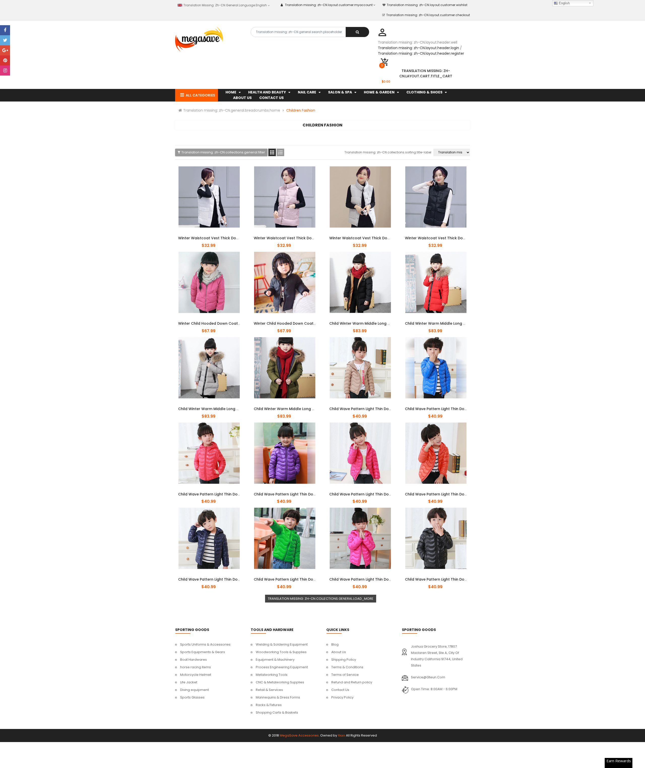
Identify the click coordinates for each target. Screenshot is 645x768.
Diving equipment (194, 689)
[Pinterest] (5, 60)
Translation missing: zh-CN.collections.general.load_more (320, 598)
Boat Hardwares (193, 659)
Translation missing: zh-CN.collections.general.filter (223, 152)
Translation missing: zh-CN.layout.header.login (418, 47)
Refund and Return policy (351, 682)
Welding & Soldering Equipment (282, 644)
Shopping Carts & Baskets (277, 712)
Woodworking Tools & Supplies (281, 652)
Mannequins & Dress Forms (278, 697)
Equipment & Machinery (275, 659)
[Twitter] (5, 40)
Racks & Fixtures (269, 705)
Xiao (341, 735)
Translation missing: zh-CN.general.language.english (224, 5)
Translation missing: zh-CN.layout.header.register (421, 53)
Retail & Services (269, 689)
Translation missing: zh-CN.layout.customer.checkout (428, 15)
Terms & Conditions (347, 667)
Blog (335, 644)
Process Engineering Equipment (282, 667)
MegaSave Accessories (299, 735)
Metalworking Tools (271, 674)
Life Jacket (188, 682)
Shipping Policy (343, 659)
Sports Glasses (192, 697)
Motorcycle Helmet (195, 674)
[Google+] (5, 50)
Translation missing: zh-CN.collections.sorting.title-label (387, 152)
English (564, 3)
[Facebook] (5, 30)
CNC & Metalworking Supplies (280, 682)
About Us (338, 652)
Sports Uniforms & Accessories (205, 644)
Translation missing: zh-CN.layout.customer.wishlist (427, 5)
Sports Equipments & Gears (202, 652)
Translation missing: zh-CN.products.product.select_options (209, 235)
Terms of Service (345, 674)
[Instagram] (5, 70)
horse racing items (195, 667)
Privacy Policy (342, 697)
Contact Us (340, 689)
